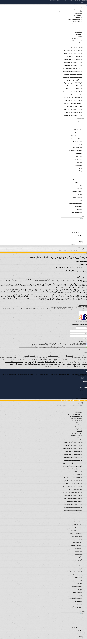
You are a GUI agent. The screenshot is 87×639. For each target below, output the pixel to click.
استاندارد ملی (75, 308)
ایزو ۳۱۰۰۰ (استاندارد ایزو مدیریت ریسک (73, 109)
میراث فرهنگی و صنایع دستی (75, 138)
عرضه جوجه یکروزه (40, 280)
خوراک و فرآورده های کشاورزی (57, 307)
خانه (83, 248)
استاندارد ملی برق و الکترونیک (73, 357)
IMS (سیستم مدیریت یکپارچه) (75, 94)
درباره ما (82, 383)
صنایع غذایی (79, 30)
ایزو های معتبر (29, 359)
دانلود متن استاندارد (83, 305)
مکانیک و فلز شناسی (77, 129)
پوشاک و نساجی (78, 170)
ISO (86, 355)
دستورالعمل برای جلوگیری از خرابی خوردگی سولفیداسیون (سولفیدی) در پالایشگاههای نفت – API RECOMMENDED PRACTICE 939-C (37, 345)
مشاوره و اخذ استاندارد (82, 306)
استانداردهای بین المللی (79, 214)
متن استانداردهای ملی (46, 309)
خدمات (80, 144)
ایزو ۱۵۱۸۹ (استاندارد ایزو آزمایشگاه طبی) (73, 47)
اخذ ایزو (75, 355)
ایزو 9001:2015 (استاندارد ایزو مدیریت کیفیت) (72, 97)
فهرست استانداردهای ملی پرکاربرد (65, 309)
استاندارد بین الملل (62, 355)
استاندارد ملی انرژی (83, 357)
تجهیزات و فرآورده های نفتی (75, 176)
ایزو (37, 359)
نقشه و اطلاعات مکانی (77, 141)
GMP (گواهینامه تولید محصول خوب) (74, 80)
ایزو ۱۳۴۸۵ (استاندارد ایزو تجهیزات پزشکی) (72, 50)
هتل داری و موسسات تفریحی (76, 21)
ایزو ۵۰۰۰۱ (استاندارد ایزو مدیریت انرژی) (73, 112)
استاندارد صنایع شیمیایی (51, 356)
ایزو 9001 (35, 359)
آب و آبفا (82, 355)
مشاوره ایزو (57, 366)
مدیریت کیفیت (78, 123)
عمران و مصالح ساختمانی (76, 135)
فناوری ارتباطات (78, 156)
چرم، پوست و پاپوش (77, 179)
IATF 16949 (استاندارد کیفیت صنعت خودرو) (72, 68)
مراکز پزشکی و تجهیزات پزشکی (75, 19)
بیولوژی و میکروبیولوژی (12, 359)
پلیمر (53, 366)
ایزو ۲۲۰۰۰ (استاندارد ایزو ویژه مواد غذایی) (72, 71)
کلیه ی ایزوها (79, 34)
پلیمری (80, 168)
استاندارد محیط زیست (40, 355)
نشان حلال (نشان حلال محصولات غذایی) (73, 74)
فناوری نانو (79, 162)
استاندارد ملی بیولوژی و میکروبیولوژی (51, 357)
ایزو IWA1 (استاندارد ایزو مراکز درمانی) (73, 56)
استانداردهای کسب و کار (79, 8)
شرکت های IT (79, 42)
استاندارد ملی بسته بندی (62, 357)
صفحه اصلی (81, 7)
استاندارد (81, 308)
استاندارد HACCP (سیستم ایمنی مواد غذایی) (72, 77)
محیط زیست (79, 120)
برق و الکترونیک (78, 206)
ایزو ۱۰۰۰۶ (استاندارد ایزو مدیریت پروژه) (73, 115)
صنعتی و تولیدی (78, 13)
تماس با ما (82, 242)
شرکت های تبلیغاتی (78, 27)
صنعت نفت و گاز (78, 32)
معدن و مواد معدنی (77, 126)
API (84, 355)
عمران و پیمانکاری (78, 15)
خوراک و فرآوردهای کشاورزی (75, 150)
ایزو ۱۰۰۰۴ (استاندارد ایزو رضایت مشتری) (73, 65)
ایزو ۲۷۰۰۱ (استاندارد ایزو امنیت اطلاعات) (73, 85)
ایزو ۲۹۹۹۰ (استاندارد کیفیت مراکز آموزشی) (72, 88)
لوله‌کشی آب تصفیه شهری (33, 298)
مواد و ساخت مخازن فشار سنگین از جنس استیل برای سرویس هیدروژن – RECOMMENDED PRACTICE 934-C (42, 347)
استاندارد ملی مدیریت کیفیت (72, 359)
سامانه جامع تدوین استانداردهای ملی (79, 309)
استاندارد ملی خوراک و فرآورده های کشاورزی (63, 308)
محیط (71, 366)
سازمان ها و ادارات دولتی (76, 40)
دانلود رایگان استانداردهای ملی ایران (23, 308)
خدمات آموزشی (80, 362)
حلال (81, 185)
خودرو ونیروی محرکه (77, 147)
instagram (82, 3)
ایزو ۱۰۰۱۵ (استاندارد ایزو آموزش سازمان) (72, 91)
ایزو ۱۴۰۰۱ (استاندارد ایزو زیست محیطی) (73, 100)
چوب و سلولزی (78, 182)
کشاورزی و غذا (54, 309)
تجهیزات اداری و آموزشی (76, 173)
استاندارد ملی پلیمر (64, 359)
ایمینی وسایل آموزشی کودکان (75, 203)
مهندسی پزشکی (78, 132)
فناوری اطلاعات (78, 159)
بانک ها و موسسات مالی (77, 38)
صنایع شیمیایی (78, 153)
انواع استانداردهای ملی (48, 308)
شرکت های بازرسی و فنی (76, 23)
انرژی (59, 359)
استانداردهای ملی (80, 118)
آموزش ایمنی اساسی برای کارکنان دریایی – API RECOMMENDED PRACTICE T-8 (49, 344)
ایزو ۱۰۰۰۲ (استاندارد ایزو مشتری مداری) (73, 62)
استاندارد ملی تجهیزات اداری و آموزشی (35, 357)
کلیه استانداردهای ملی (77, 191)
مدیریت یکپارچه (62, 366)
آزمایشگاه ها (79, 36)
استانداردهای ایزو (80, 44)
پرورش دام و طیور (38, 289)
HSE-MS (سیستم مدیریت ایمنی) (74, 106)
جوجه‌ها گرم (55, 295)
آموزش (80, 241)
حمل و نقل (79, 188)
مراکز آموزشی (79, 17)
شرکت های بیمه (78, 25)
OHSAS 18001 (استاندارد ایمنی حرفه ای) (73, 103)
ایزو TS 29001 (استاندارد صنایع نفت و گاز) (73, 82)
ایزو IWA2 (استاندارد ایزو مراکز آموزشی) (73, 59)
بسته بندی (18, 359)
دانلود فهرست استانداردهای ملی (9, 308)
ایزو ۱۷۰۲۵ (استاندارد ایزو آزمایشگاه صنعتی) (72, 53)
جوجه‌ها (25, 295)
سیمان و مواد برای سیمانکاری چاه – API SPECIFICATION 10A (58, 343)
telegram (82, 2)
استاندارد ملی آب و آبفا (19, 355)
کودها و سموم (79, 165)
